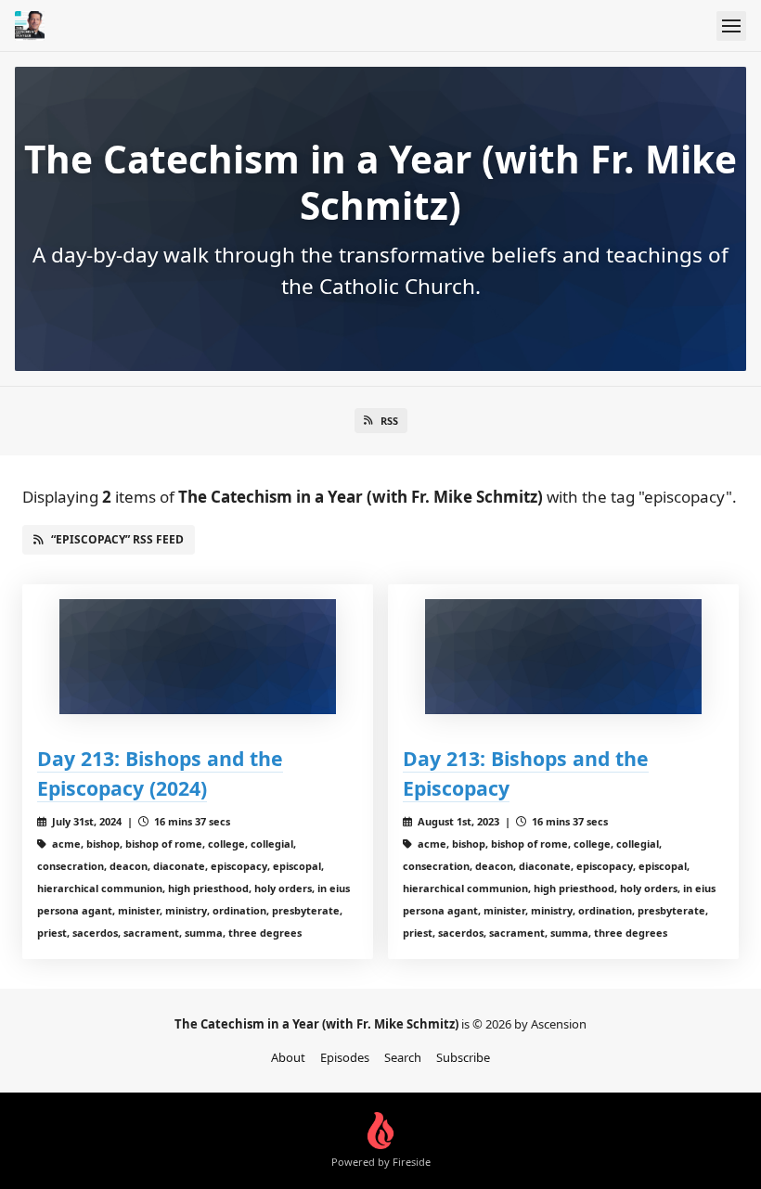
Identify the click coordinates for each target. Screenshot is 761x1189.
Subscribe (463, 1057)
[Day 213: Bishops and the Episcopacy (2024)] (197, 656)
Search (402, 1057)
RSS (389, 421)
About (288, 1057)
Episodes (344, 1057)
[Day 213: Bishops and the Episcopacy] (563, 656)
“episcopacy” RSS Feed (117, 539)
